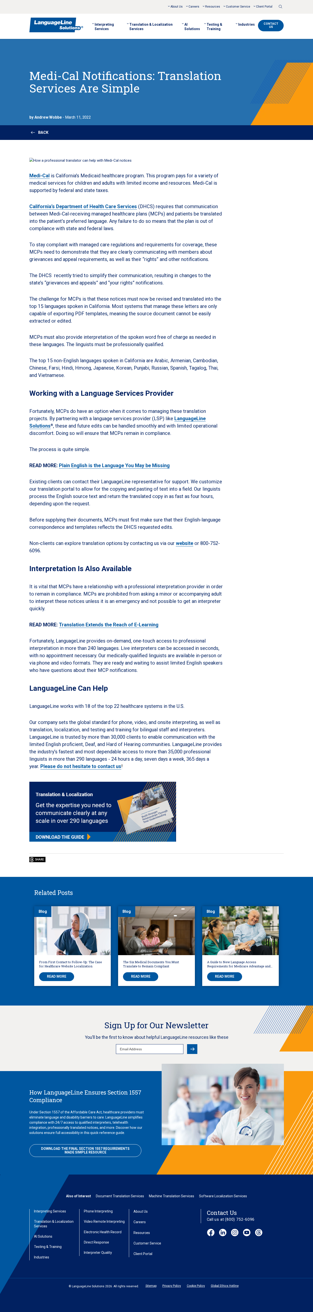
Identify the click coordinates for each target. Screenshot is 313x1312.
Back (43, 132)
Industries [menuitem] (246, 24)
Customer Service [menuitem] (238, 6)
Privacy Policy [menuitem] (171, 1286)
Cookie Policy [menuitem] (196, 1286)
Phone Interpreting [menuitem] (98, 1211)
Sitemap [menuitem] (150, 1286)
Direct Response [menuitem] (96, 1242)
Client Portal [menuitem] (264, 6)
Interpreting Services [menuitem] (104, 27)
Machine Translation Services (171, 1196)
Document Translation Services (120, 1196)
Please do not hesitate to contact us (80, 766)
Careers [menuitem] (194, 6)
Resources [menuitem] (212, 6)
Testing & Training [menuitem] (214, 27)
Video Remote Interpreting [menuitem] (104, 1221)
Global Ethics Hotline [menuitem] (225, 1286)
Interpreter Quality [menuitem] (98, 1253)
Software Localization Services (223, 1196)
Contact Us (271, 25)
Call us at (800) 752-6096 (231, 1219)
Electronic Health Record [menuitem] (103, 1232)
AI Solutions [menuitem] (192, 27)
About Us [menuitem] (176, 6)
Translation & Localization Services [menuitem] (151, 27)
